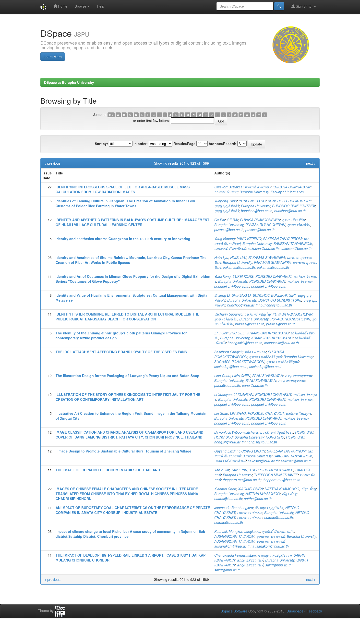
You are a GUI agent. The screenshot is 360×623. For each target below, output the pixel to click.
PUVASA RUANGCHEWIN (260, 219)
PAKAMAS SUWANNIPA (266, 257)
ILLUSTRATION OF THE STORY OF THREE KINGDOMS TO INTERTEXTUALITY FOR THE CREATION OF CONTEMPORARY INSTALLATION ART (128, 397)
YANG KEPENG (249, 238)
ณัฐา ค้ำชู (308, 488)
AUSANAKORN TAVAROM (234, 536)
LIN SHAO (238, 413)
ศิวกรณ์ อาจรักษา (257, 186)
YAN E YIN (239, 469)
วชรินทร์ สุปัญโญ (257, 314)
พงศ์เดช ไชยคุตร (300, 281)
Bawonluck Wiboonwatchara (236, 432)
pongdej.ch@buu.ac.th (231, 286)
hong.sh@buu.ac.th (229, 442)
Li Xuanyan (223, 394)
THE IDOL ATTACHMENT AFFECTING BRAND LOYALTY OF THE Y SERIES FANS (121, 351)
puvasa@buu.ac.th (228, 229)
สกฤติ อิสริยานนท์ (250, 560)
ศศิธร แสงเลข (255, 351)
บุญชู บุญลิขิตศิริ (226, 205)
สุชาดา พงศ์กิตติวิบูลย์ (265, 356)
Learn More (53, 56)
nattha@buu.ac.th (228, 498)
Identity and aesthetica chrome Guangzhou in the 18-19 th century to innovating (123, 238)
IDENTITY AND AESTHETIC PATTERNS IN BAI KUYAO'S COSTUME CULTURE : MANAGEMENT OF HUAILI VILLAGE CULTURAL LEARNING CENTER (132, 222)
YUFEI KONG (243, 276)
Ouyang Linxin (225, 451)
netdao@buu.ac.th (278, 517)
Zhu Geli (221, 332)
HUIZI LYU (238, 257)
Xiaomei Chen (225, 488)
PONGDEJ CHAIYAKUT (273, 276)
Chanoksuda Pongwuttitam (235, 555)
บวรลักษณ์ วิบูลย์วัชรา (276, 432)
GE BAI (232, 219)
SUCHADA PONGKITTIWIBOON (239, 361)
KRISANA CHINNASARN (292, 186)
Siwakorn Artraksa (228, 186)
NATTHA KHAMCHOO (282, 488)
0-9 (111, 115)
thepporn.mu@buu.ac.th (242, 479)
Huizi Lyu (221, 257)
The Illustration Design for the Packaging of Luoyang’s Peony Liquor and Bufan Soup (127, 375)
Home (62, 6)
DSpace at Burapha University (69, 82)
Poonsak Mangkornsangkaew (237, 531)
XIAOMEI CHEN (250, 488)
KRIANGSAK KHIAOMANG (268, 332)
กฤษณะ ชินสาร (226, 191)
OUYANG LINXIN (252, 451)
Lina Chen (222, 375)
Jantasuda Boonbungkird (233, 507)
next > (311, 163)
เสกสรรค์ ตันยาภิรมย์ (230, 248)
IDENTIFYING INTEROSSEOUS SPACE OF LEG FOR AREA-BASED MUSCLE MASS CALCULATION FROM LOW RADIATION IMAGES (123, 189)
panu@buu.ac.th (227, 385)
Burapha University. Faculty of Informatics (272, 191)
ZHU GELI (237, 332)
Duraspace (295, 611)
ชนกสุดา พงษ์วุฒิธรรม (275, 555)
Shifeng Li (222, 295)
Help (100, 6)
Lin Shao (221, 413)
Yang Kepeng (224, 238)
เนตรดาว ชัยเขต (249, 512)
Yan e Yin (221, 469)
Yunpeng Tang (225, 200)
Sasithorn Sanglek (228, 351)
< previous (52, 163)
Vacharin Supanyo (228, 314)
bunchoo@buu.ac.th (256, 210)
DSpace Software (233, 611)
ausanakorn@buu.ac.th (232, 546)
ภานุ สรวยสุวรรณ (298, 375)
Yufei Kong (222, 276)
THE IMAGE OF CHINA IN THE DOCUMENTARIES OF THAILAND (108, 469)
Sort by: (101, 143)
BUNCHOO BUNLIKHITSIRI (289, 200)
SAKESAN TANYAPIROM (282, 238)
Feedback (314, 611)
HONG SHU (304, 432)
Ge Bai (219, 219)
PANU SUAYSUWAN (267, 375)
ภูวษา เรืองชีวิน (293, 219)
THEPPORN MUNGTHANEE (271, 469)
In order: (140, 143)
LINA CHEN (241, 375)
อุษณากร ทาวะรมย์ (270, 536)
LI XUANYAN (243, 394)
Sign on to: (304, 6)
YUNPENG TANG (252, 200)
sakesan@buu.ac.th (263, 248)
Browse (81, 6)
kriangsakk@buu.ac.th (245, 342)
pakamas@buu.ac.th (239, 267)
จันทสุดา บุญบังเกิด (269, 507)
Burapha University (255, 205)
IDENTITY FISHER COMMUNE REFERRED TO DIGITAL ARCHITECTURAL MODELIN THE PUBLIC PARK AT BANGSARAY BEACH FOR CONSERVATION (127, 316)
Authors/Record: (222, 143)
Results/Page (184, 143)
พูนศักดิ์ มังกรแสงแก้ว (278, 531)
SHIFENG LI (241, 295)
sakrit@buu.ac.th (278, 564)
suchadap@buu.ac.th (230, 366)
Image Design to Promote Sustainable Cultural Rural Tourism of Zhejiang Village (123, 451)
